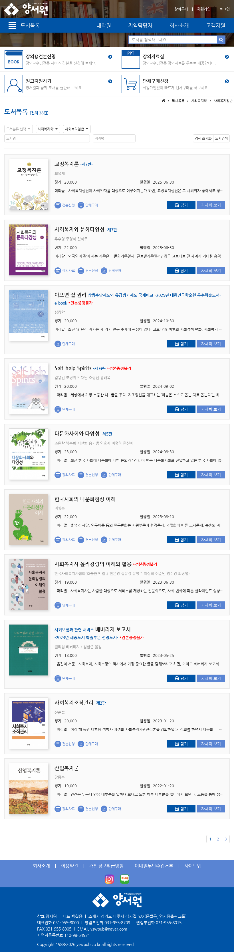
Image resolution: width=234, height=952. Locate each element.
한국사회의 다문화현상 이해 (85, 499)
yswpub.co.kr (88, 944)
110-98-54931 (77, 935)
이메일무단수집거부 (154, 865)
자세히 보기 (211, 205)
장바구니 (181, 9)
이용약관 (69, 865)
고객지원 (215, 25)
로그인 (224, 9)
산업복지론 (67, 768)
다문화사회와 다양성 (84, 433)
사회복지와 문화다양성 (86, 229)
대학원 (103, 25)
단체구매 (91, 205)
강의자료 (68, 271)
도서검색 (221, 138)
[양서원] (26, 9)
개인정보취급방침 (106, 865)
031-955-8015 (168, 922)
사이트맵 (192, 865)
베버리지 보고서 (99, 633)
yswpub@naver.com (108, 929)
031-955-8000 (66, 922)
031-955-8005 (58, 929)
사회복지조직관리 (81, 702)
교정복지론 (74, 164)
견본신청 (68, 205)
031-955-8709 (117, 922)
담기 (183, 205)
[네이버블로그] (124, 879)
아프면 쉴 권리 (138, 298)
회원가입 (204, 9)
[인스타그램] (109, 879)
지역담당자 (140, 25)
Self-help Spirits (93, 368)
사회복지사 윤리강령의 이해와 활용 (106, 564)
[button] (18, 129)
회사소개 (179, 25)
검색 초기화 (203, 138)
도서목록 (16, 111)
